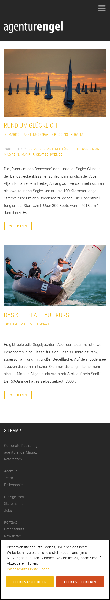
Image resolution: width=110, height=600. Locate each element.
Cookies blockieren (80, 582)
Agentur (10, 471)
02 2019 (35, 149)
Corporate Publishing (21, 445)
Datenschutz (14, 529)
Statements (13, 503)
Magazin (11, 154)
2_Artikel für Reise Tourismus (72, 149)
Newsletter (12, 536)
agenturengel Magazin (22, 452)
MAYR (26, 154)
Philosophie (13, 484)
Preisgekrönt (14, 496)
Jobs (8, 510)
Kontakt (10, 522)
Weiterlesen (18, 226)
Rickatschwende (48, 154)
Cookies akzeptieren (30, 582)
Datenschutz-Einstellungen (28, 569)
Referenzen (13, 459)
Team (8, 477)
